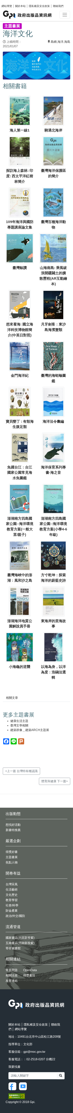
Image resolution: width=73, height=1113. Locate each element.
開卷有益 (13, 873)
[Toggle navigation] (65, 14)
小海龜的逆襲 (19, 667)
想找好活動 (13, 824)
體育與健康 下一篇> (54, 781)
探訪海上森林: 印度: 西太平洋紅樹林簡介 (19, 176)
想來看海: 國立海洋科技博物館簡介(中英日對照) (19, 329)
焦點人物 (12, 862)
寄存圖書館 (13, 948)
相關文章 (12, 697)
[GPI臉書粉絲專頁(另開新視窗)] (13, 1086)
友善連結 (12, 980)
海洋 (60, 41)
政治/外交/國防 (15, 915)
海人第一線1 (20, 130)
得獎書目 (29, 975)
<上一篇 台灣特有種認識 (21, 771)
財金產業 (12, 910)
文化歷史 (12, 894)
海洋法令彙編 (53, 421)
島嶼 (54, 41)
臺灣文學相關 (19, 725)
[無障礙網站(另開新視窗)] (16, 1095)
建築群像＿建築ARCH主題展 (29, 730)
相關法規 (12, 975)
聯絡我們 (58, 6)
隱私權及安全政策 (39, 6)
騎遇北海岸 (53, 130)
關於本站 (20, 6)
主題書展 (12, 857)
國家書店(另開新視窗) (20, 937)
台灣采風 (12, 884)
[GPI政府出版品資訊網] (27, 15)
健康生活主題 (19, 721)
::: (9, 997)
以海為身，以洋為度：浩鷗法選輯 (53, 672)
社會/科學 (12, 905)
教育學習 (12, 900)
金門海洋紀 (20, 375)
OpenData (30, 970)
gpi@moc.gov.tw (34, 1051)
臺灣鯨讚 (20, 268)
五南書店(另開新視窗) (20, 943)
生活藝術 (12, 889)
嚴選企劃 (13, 841)
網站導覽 (6, 6)
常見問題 (12, 970)
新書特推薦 (13, 830)
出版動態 (13, 814)
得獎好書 (12, 851)
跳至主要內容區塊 (10, 1)
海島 (67, 41)
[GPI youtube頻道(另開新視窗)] (24, 1086)
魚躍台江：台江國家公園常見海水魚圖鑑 (19, 472)
